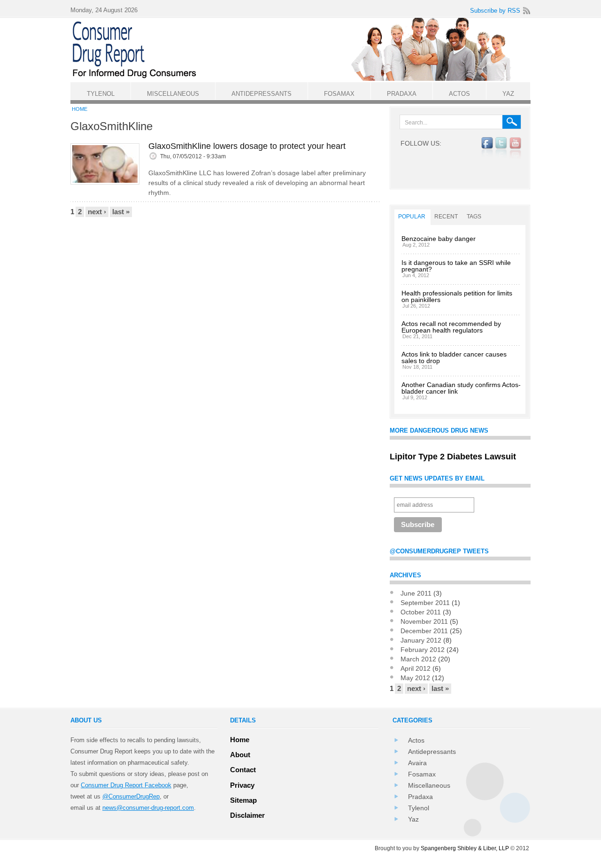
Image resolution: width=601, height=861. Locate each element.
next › (97, 212)
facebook (487, 148)
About (240, 755)
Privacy (242, 785)
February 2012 (423, 649)
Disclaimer (247, 815)
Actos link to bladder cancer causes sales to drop (454, 357)
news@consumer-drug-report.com (148, 807)
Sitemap (243, 800)
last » (121, 212)
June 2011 (416, 593)
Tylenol (418, 808)
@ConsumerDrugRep (131, 796)
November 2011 (424, 621)
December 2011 (424, 631)
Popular (411, 216)
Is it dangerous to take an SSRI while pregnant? (456, 266)
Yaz (413, 819)
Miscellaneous (429, 785)
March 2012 (418, 659)
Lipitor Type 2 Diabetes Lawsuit (453, 456)
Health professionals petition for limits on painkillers (456, 296)
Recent (446, 216)
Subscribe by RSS (495, 10)
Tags (474, 216)
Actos (416, 740)
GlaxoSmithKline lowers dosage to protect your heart (247, 146)
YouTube (515, 148)
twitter (501, 148)
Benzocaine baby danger (438, 238)
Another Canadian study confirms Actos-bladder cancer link (461, 388)
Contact (243, 770)
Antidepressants (432, 751)
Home (79, 109)
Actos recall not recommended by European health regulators (451, 327)
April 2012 (416, 668)
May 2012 (415, 678)
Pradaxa (420, 796)
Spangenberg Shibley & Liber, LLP (465, 848)
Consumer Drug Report (305, 49)
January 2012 (421, 640)
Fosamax (422, 774)
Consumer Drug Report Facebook (126, 785)
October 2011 (421, 612)
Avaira (417, 763)
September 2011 (425, 602)
